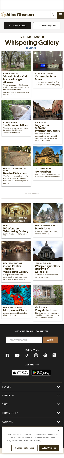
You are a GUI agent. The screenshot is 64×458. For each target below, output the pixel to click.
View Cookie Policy (33, 440)
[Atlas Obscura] (18, 15)
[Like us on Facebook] (7, 355)
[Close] (58, 430)
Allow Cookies (49, 448)
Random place (49, 26)
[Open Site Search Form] (53, 14)
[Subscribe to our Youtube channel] (17, 355)
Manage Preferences (24, 448)
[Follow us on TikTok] (27, 355)
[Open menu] (60, 14)
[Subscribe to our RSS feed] (54, 355)
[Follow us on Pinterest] (45, 355)
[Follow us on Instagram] (36, 355)
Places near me (19, 26)
